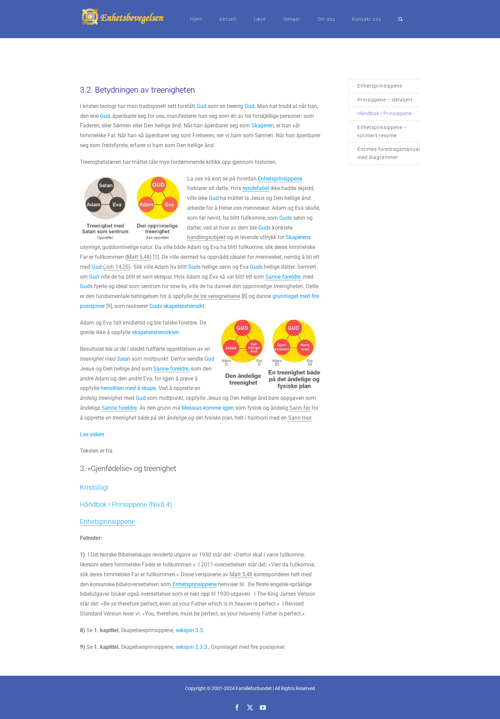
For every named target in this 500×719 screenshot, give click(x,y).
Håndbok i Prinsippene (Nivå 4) (126, 504)
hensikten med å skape (128, 388)
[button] (400, 19)
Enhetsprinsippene (379, 86)
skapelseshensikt (183, 306)
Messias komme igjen (208, 408)
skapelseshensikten (155, 332)
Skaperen (262, 125)
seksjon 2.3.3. (192, 647)
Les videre (92, 434)
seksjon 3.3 (189, 630)
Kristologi (94, 487)
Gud (201, 106)
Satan (123, 359)
